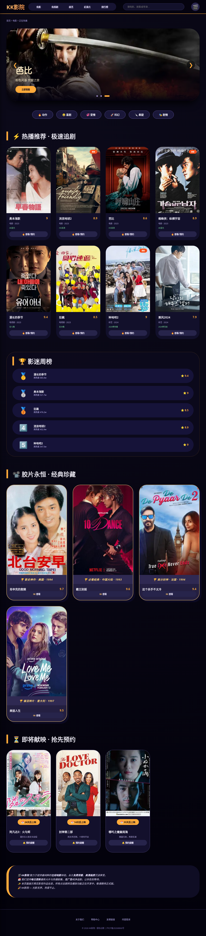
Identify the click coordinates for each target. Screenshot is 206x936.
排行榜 (104, 6)
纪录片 (87, 6)
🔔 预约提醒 (28, 842)
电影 (38, 6)
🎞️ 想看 (36, 594)
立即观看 (26, 89)
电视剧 (55, 6)
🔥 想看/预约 (28, 234)
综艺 (71, 6)
